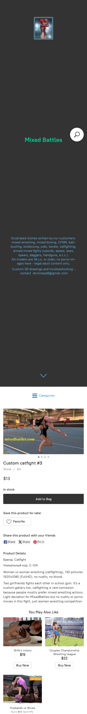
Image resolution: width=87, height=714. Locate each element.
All (19, 469)
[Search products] (77, 134)
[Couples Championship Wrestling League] (64, 631)
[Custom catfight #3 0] (43, 431)
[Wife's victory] (22, 631)
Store (7, 469)
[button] (17, 521)
